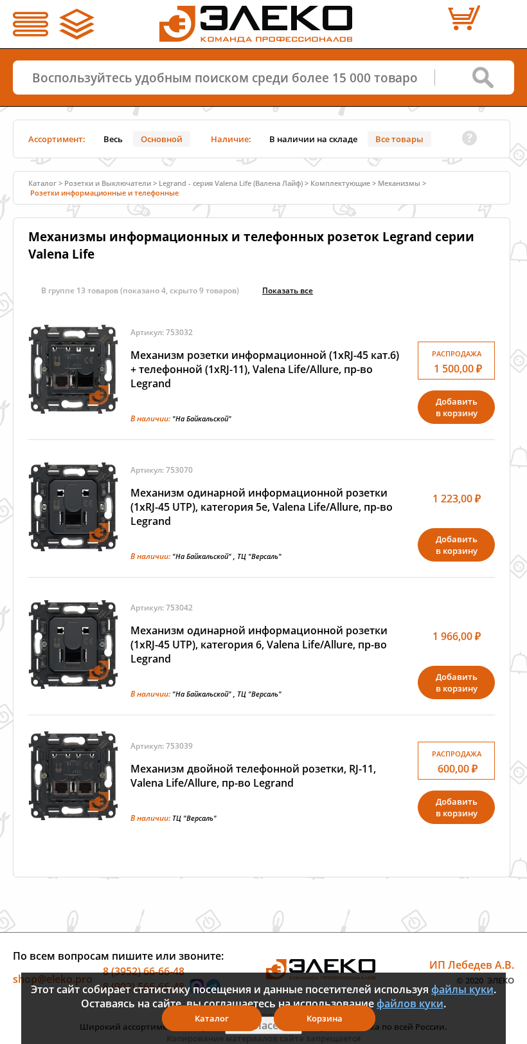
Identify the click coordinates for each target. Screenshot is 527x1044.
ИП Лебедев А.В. (471, 965)
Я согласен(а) (263, 1025)
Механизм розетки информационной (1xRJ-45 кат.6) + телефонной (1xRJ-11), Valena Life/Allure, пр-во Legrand (264, 369)
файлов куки (410, 1003)
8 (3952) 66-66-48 (143, 971)
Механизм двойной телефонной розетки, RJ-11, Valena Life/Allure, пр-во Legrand (253, 776)
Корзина (325, 1018)
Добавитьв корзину (457, 407)
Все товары (399, 139)
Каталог (212, 1018)
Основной (162, 139)
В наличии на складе (313, 139)
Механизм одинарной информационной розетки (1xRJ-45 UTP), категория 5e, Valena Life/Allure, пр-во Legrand (261, 507)
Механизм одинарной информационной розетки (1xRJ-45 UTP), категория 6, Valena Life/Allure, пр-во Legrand (259, 644)
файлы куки (462, 989)
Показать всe (287, 290)
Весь (113, 139)
